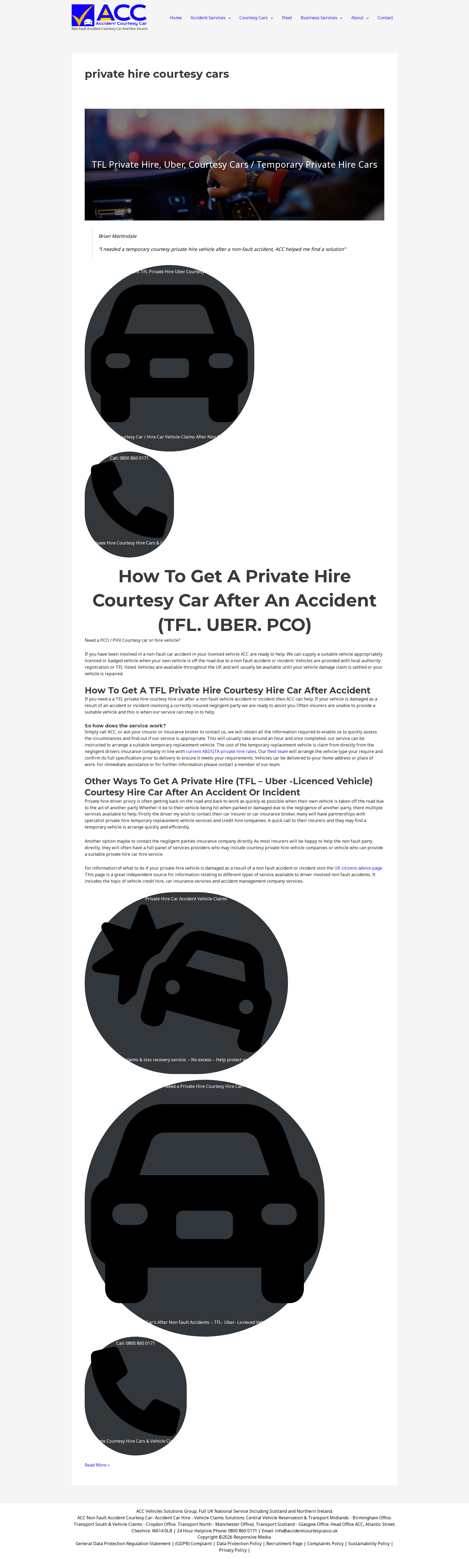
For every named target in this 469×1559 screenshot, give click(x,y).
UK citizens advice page (358, 868)
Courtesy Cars (253, 18)
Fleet (287, 18)
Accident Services (208, 18)
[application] (228, 18)
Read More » (97, 1465)
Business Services (319, 18)
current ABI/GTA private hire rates (221, 751)
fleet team (277, 751)
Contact (385, 18)
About (357, 18)
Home (176, 18)
